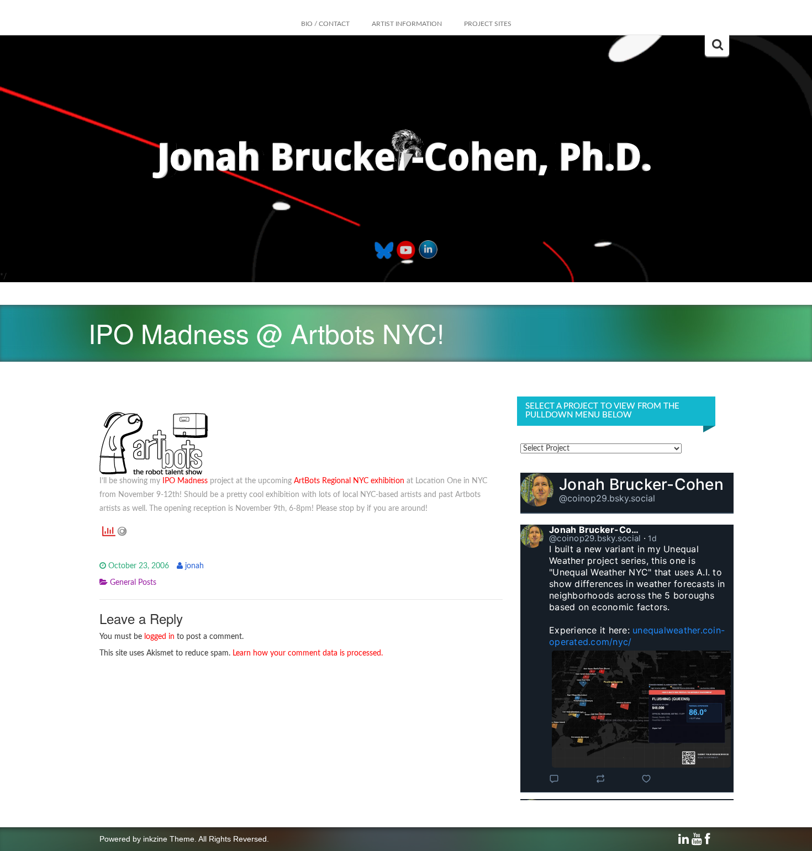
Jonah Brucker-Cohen (641, 484)
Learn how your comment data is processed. (308, 653)
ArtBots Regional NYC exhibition (349, 481)
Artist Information (407, 23)
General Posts (133, 582)
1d (652, 538)
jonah (194, 566)
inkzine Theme (168, 838)
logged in (159, 637)
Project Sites (488, 23)
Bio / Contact (325, 23)
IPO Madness (185, 481)
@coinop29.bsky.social (607, 498)
